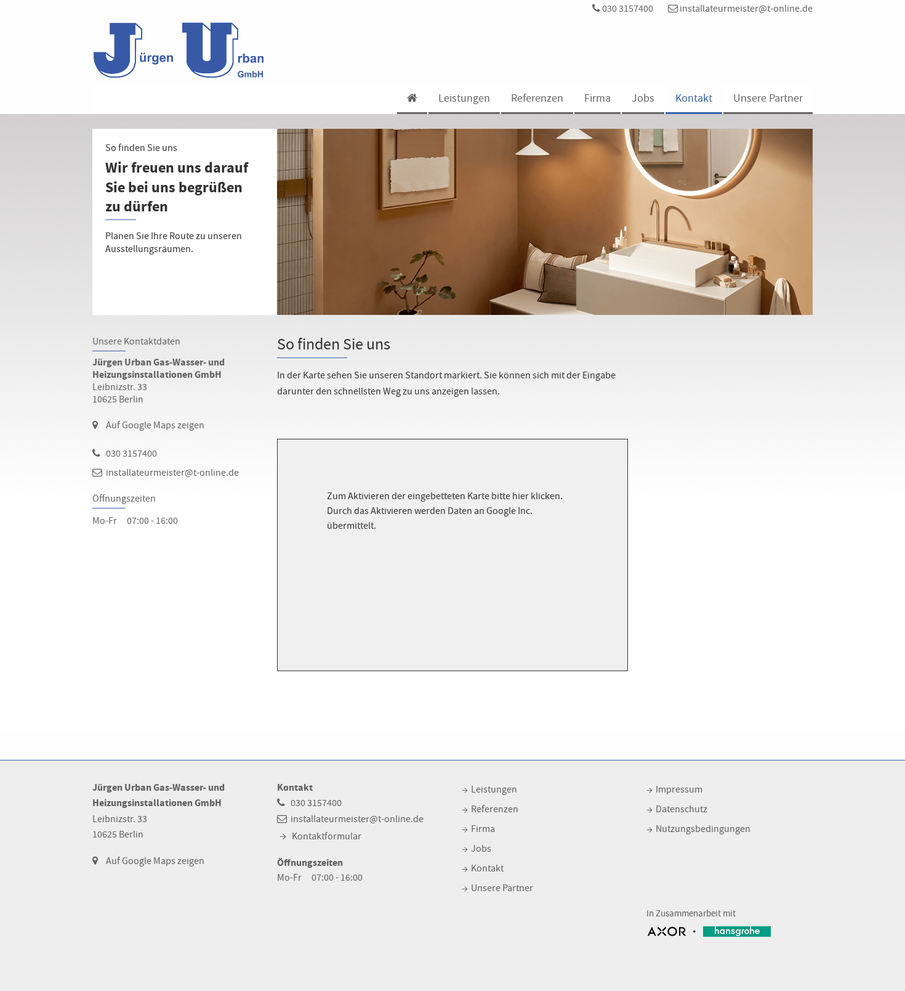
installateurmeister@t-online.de (745, 8)
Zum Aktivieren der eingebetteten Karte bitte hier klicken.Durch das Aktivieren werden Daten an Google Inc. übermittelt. (445, 511)
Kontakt (693, 98)
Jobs (643, 98)
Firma (597, 98)
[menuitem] (411, 99)
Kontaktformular (326, 836)
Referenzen (537, 98)
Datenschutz (681, 809)
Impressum (679, 789)
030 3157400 (626, 8)
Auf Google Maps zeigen (155, 425)
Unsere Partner (768, 98)
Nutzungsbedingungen (703, 829)
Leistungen (464, 98)
